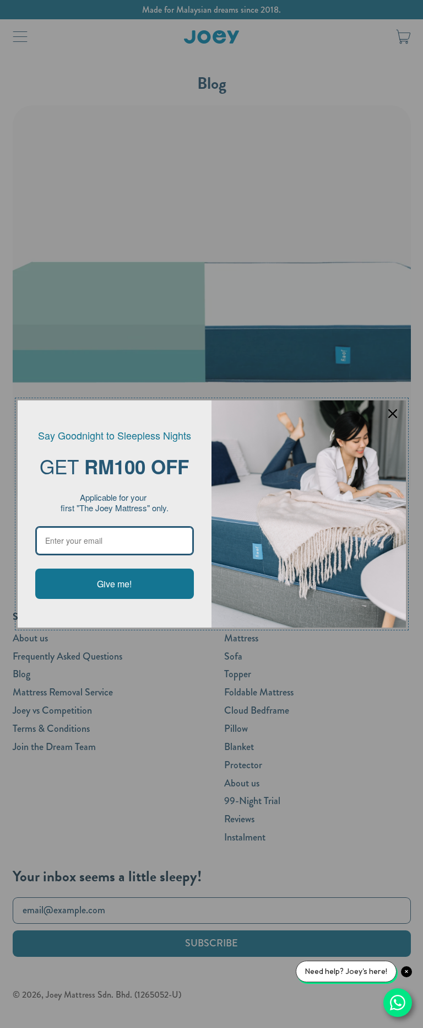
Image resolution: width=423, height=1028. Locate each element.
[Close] (392, 413)
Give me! (114, 583)
